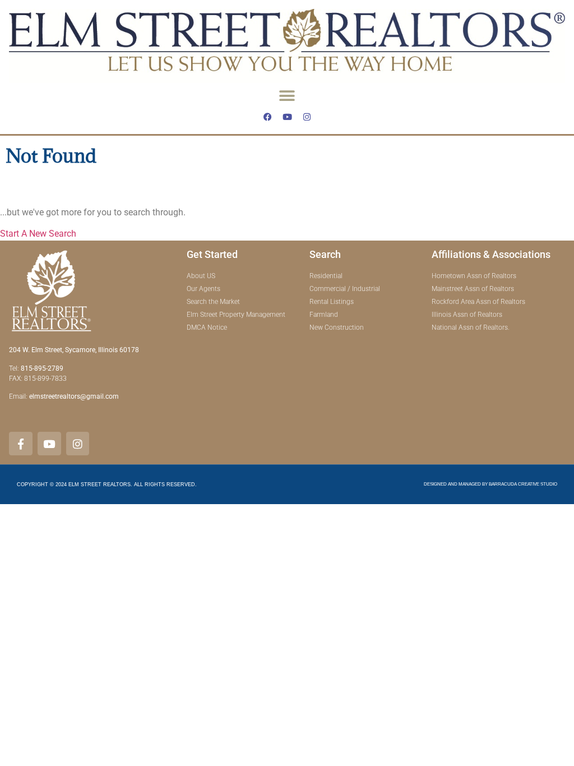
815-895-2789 (42, 368)
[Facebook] (267, 116)
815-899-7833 (46, 378)
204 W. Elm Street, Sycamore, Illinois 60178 (74, 350)
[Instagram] (306, 116)
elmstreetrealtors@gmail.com (74, 396)
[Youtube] (287, 116)
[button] (287, 95)
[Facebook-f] (21, 443)
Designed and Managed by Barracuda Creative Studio (490, 484)
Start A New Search (38, 233)
